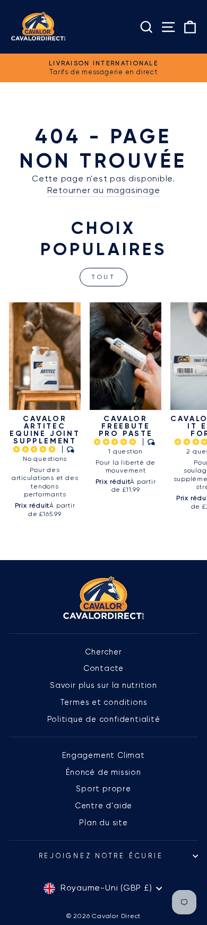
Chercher (103, 652)
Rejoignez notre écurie (101, 856)
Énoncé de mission (103, 772)
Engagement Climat (103, 755)
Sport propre (103, 788)
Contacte (103, 668)
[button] (35, 449)
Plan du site (103, 822)
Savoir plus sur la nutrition (103, 685)
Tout (103, 277)
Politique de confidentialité (103, 719)
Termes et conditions (104, 702)
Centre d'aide (103, 805)
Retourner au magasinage (103, 190)
